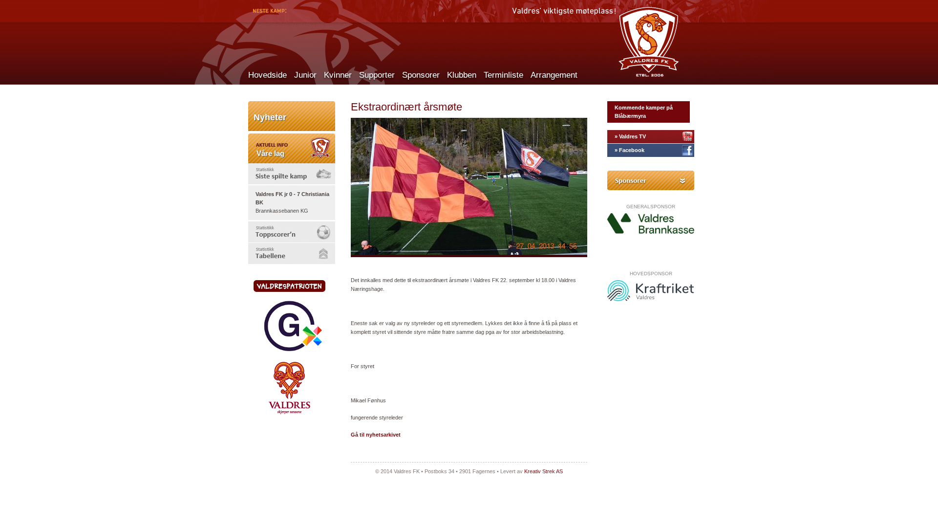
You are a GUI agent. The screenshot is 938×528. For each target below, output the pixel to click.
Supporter (377, 75)
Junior (305, 75)
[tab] (291, 173)
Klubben (461, 75)
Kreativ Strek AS (543, 471)
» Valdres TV (630, 136)
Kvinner (338, 75)
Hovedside (267, 75)
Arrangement (554, 75)
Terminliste (503, 75)
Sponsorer (421, 75)
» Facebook (629, 150)
